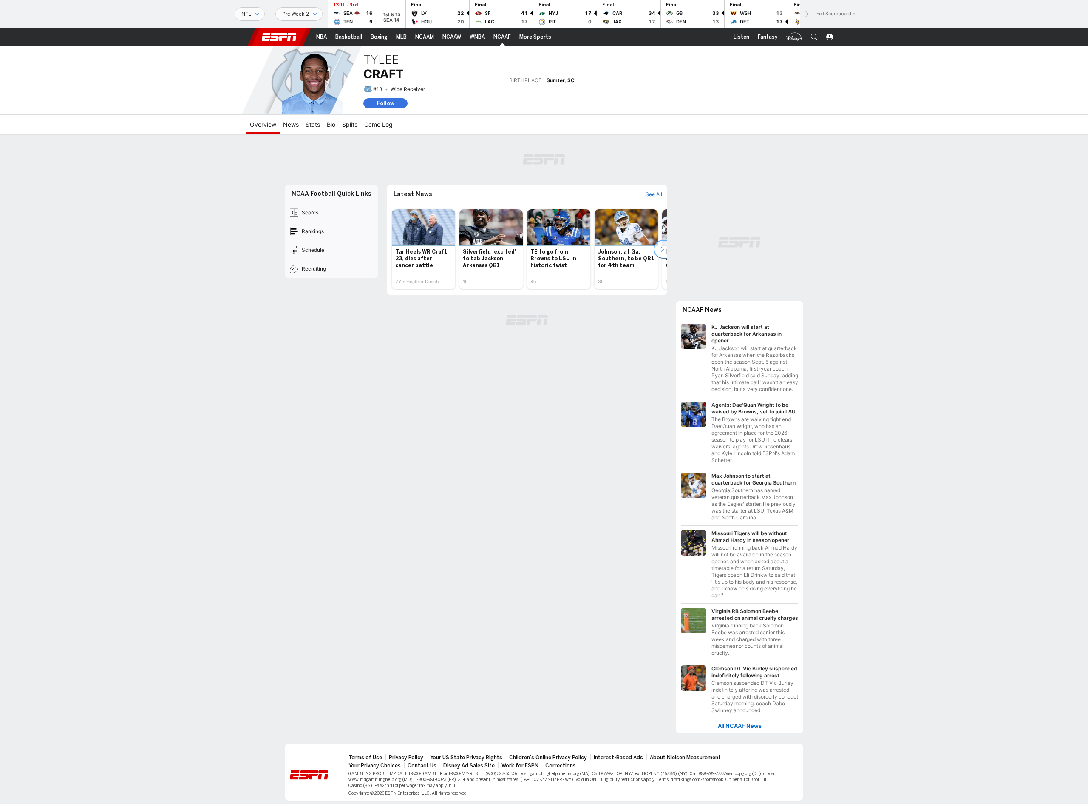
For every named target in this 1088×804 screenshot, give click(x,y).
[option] (423, 249)
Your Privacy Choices (374, 766)
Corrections (560, 766)
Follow (385, 103)
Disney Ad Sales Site (469, 766)
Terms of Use (365, 758)
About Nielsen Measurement (685, 758)
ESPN (279, 37)
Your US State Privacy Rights (466, 758)
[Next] (806, 14)
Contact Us (422, 766)
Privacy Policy (406, 758)
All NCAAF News (740, 726)
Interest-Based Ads (618, 758)
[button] (814, 37)
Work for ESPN (520, 766)
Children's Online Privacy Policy (548, 758)
